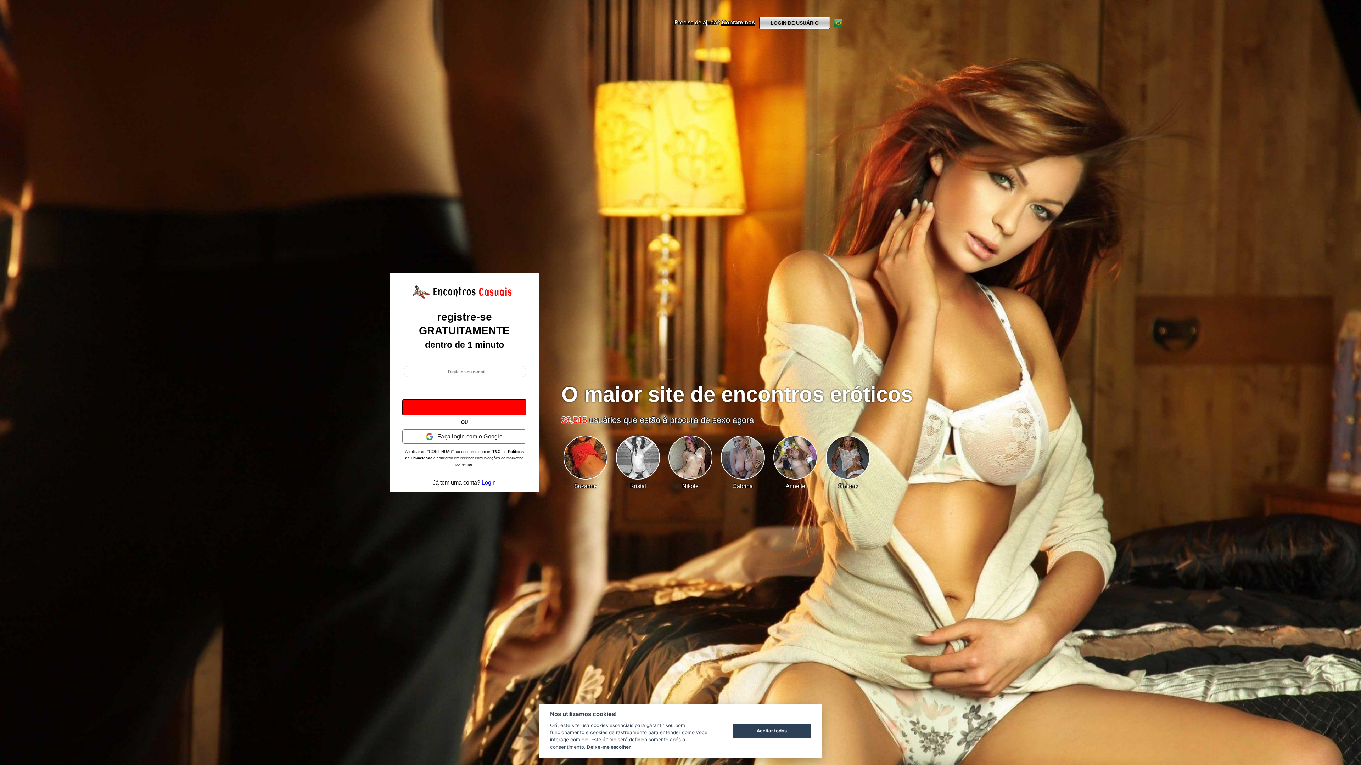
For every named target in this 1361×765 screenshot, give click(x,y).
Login (489, 483)
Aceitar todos (772, 730)
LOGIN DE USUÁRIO (795, 23)
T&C (496, 451)
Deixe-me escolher (609, 747)
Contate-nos (738, 22)
